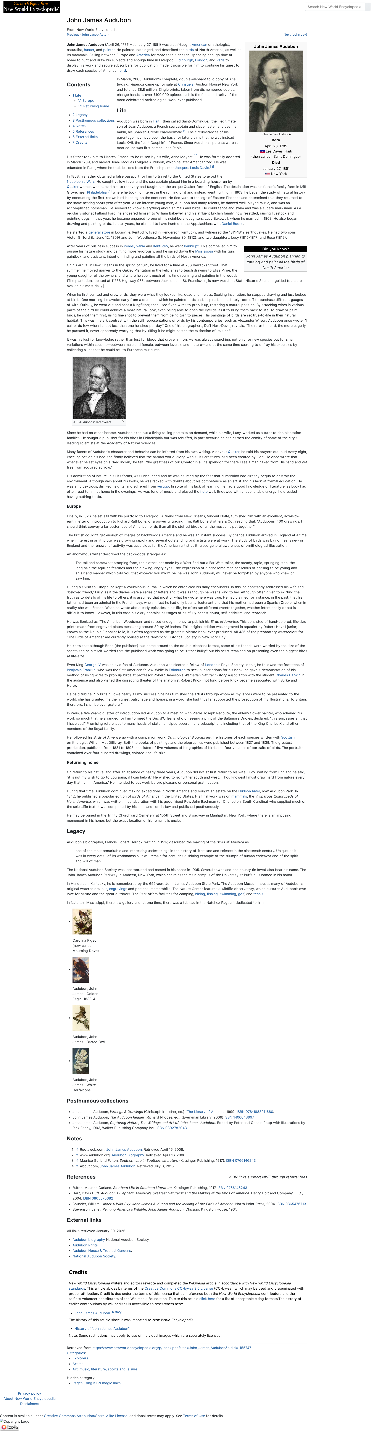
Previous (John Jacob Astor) (88, 34)
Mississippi (204, 251)
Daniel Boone (232, 223)
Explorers (80, 1358)
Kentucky (160, 246)
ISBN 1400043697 (239, 1117)
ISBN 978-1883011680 (255, 1111)
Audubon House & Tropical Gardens (102, 1250)
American (199, 44)
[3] (212, 166)
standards (77, 1288)
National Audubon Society (94, 1256)
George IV (92, 665)
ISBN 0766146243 (241, 1160)
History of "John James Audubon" (101, 1328)
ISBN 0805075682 (98, 1198)
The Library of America (205, 1111)
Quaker (73, 186)
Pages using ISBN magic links (97, 1383)
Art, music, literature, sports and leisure (105, 1369)
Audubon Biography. (128, 1155)
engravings (118, 889)
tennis (258, 894)
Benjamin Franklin (81, 670)
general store (99, 232)
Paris (220, 60)
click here (207, 1299)
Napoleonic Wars (81, 181)
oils (104, 889)
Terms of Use (194, 1416)
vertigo (163, 486)
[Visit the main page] (31, 6)
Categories (76, 1353)
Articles (73, 7)
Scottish (288, 737)
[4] (110, 191)
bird (122, 70)
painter (108, 50)
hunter (89, 50)
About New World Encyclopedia (29, 1398)
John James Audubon (92, 1313)
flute (204, 491)
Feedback (111, 7)
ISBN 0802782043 (171, 1128)
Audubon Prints (85, 1245)
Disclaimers (29, 1404)
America (143, 55)
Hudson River (249, 791)
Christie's (185, 84)
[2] (195, 155)
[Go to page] (368, 7)
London (201, 60)
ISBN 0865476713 (291, 1204)
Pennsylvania (134, 246)
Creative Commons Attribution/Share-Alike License (85, 1416)
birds (189, 50)
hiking (200, 894)
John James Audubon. (124, 1149)
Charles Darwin (288, 675)
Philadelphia (97, 192)
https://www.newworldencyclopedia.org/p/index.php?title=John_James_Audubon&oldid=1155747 (171, 1348)
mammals (239, 796)
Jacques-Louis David (192, 167)
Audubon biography (89, 1239)
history (116, 1312)
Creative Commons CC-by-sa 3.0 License (179, 1288)
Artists (78, 1364)
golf (241, 894)
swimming (228, 894)
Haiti (156, 121)
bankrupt (191, 246)
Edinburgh (184, 60)
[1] (185, 131)
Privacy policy (29, 1393)
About (91, 7)
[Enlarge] (123, 421)
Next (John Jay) (295, 34)
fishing (212, 894)
